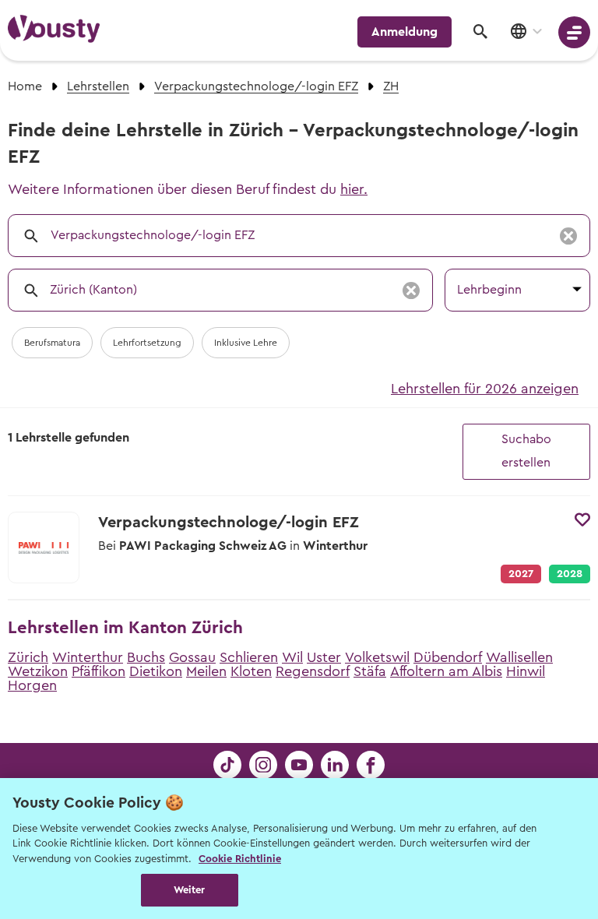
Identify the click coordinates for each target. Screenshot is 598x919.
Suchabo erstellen (526, 451)
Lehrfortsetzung (147, 342)
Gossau (192, 657)
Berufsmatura (52, 342)
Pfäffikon (98, 671)
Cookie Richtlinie (240, 859)
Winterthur (87, 657)
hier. (354, 189)
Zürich (28, 657)
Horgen (32, 685)
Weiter (190, 890)
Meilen (206, 671)
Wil (292, 657)
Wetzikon (38, 671)
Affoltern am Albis (446, 671)
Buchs (146, 657)
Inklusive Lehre (245, 342)
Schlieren (249, 657)
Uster (324, 657)
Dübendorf (447, 657)
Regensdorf (313, 671)
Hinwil (525, 671)
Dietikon (155, 671)
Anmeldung (404, 32)
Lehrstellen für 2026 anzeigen (485, 389)
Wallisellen (519, 657)
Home (25, 86)
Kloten (251, 671)
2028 (569, 574)
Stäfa (370, 671)
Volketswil (377, 657)
